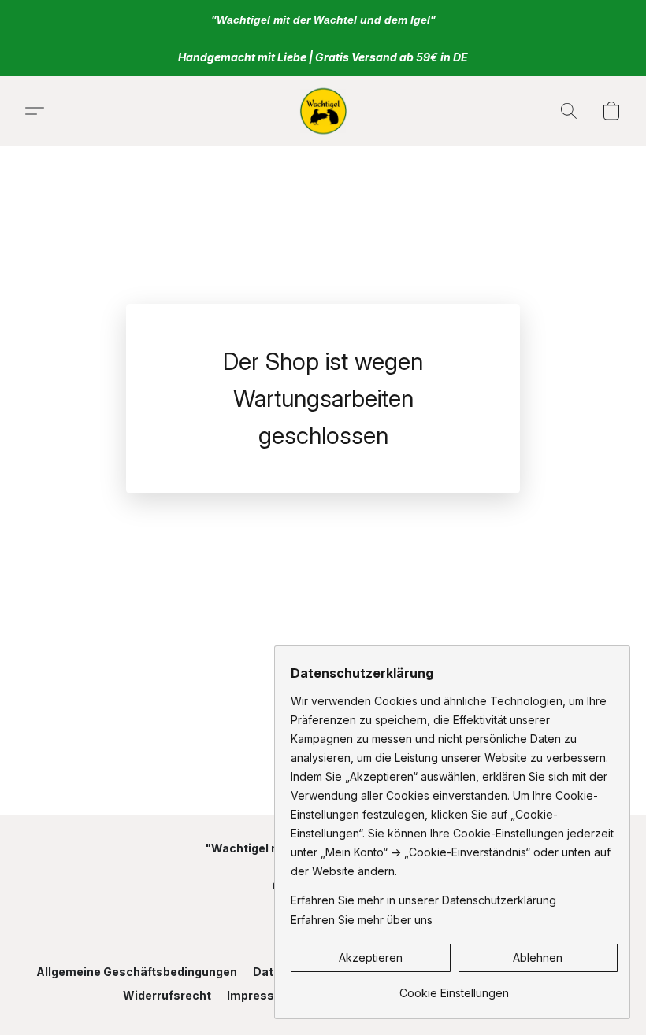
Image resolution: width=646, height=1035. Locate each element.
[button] (322, 111)
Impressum (259, 995)
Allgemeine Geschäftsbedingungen (136, 971)
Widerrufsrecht (167, 995)
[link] (454, 987)
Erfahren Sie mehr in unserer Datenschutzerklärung (423, 900)
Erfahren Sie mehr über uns (362, 919)
